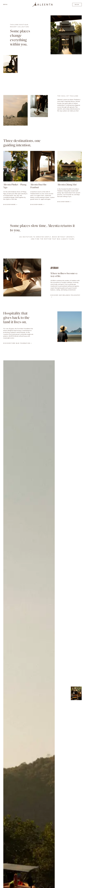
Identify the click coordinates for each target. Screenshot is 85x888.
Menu (5, 4)
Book (77, 4)
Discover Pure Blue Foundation (16, 343)
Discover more (9, 204)
